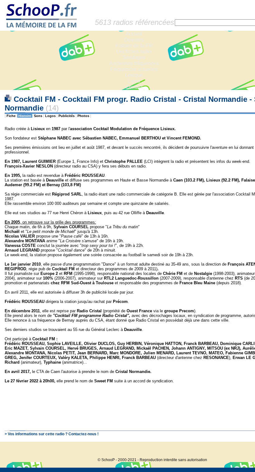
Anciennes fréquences (134, 63)
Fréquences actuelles (134, 69)
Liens (134, 81)
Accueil (134, 33)
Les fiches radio (133, 51)
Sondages (134, 57)
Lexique (134, 75)
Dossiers (134, 39)
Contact (133, 87)
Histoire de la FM (134, 45)
